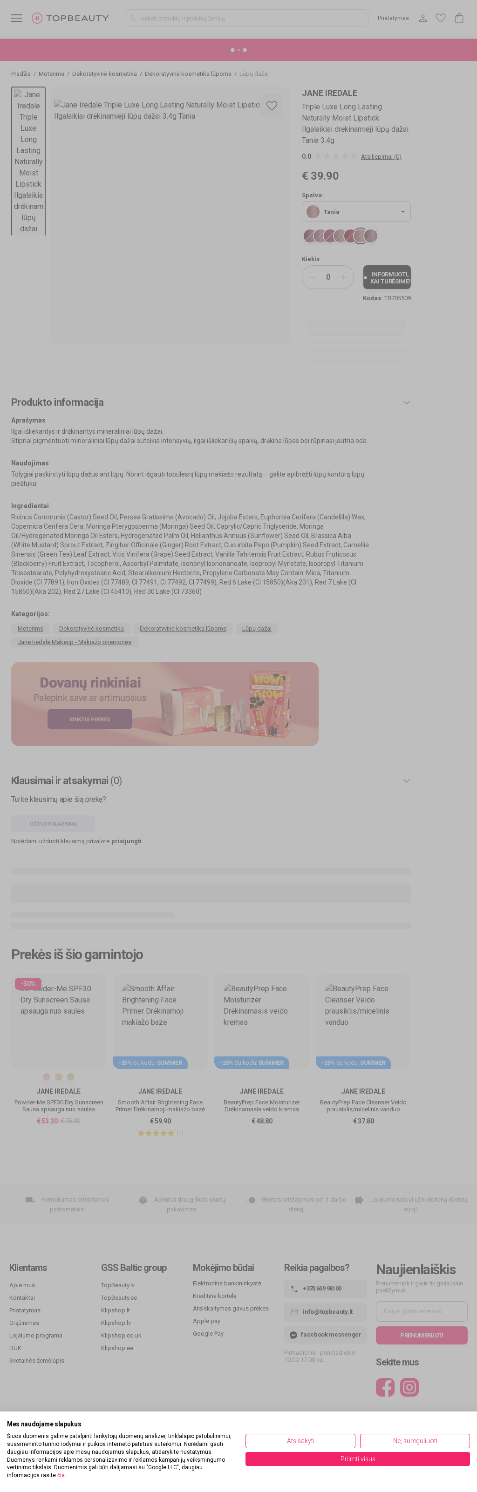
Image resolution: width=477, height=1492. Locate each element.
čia (61, 1475)
